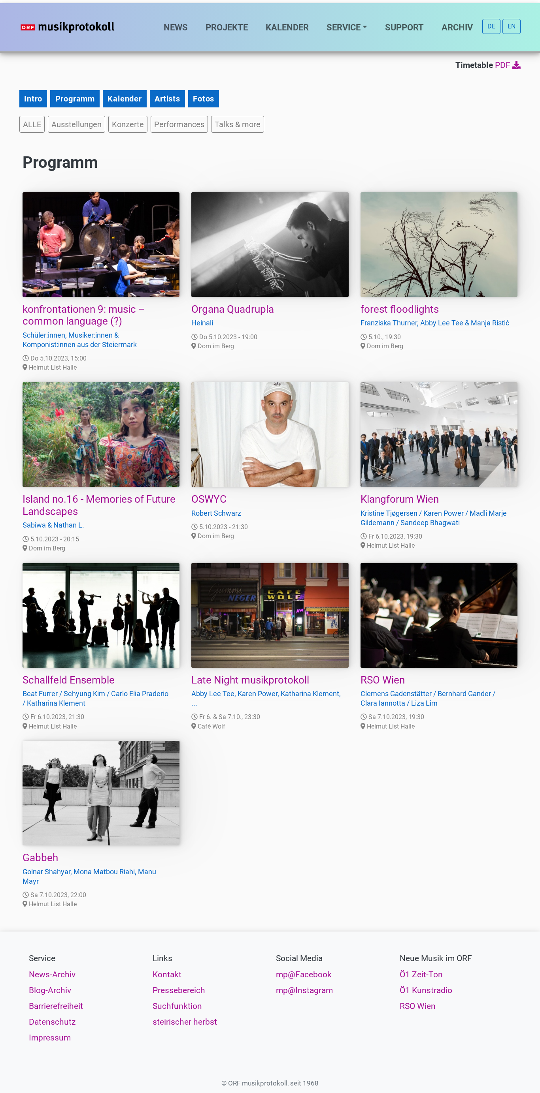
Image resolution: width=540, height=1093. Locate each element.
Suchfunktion (177, 1006)
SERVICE (344, 27)
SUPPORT (404, 27)
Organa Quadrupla (232, 309)
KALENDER (287, 27)
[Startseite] (83, 27)
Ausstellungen (76, 124)
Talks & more (238, 124)
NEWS (176, 27)
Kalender (125, 98)
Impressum (50, 1037)
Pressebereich (179, 990)
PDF (503, 65)
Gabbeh (40, 858)
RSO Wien (383, 680)
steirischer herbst (185, 1022)
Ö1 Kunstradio (426, 990)
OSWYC (209, 499)
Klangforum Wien (400, 499)
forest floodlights (400, 309)
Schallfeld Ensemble (69, 680)
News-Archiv (52, 974)
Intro (33, 98)
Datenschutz (52, 1022)
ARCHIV (457, 27)
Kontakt (167, 974)
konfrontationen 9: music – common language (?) (84, 315)
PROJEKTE (227, 27)
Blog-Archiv (50, 990)
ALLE (32, 124)
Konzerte (128, 124)
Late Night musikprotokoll (250, 680)
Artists (167, 98)
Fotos (203, 98)
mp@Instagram (304, 990)
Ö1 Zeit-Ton (421, 974)
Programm (75, 98)
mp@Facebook (304, 974)
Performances (179, 124)
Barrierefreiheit (56, 1006)
